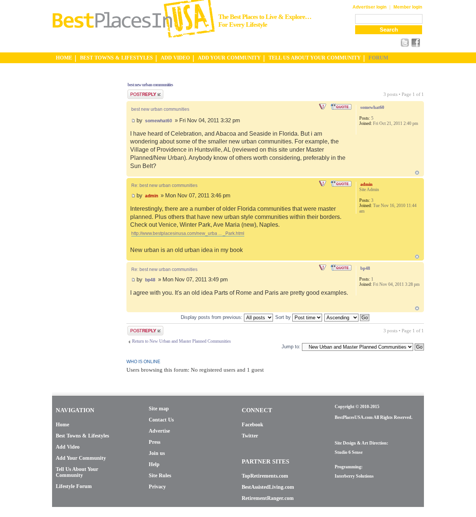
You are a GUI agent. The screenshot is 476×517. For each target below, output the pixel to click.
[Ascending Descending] (347, 317)
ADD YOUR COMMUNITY (229, 58)
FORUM (378, 58)
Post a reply (138, 92)
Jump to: (291, 346)
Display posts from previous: (212, 317)
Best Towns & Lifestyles (82, 436)
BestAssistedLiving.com (268, 487)
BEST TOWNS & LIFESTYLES (116, 58)
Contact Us (161, 420)
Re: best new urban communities (164, 185)
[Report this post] (323, 106)
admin (151, 195)
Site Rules (160, 475)
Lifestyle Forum (74, 486)
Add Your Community (81, 458)
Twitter (250, 436)
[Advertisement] (82, 186)
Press (154, 442)
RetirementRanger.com (268, 498)
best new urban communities (150, 84)
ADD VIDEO (175, 58)
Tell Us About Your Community (77, 472)
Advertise (159, 431)
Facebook (252, 424)
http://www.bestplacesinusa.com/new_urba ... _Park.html (187, 233)
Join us (157, 453)
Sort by (283, 317)
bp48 (150, 279)
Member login (407, 7)
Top (417, 173)
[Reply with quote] (342, 106)
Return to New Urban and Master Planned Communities (181, 341)
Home (62, 424)
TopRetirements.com (265, 476)
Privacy (157, 486)
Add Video (68, 447)
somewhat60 (158, 120)
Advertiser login (369, 7)
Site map (159, 408)
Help (154, 464)
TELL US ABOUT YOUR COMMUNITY (314, 58)
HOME (64, 58)
